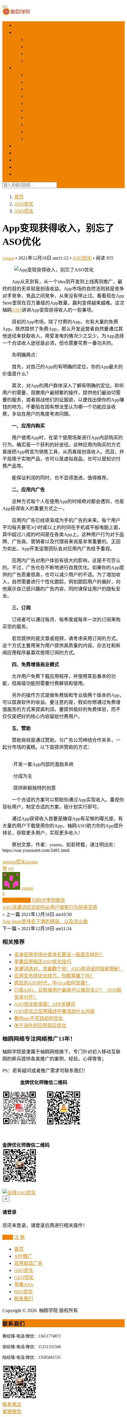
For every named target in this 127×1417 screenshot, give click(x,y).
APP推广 (23, 32)
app (5, 861)
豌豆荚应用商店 (42, 96)
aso (35, 861)
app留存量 (36, 53)
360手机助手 (39, 117)
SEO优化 (23, 167)
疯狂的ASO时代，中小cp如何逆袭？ (52, 982)
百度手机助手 (40, 131)
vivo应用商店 (39, 103)
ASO (17, 310)
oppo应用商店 (40, 110)
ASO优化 (23, 145)
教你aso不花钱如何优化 (38, 1018)
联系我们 (23, 174)
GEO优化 (24, 152)
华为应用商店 (40, 81)
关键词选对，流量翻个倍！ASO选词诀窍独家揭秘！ (68, 968)
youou (8, 258)
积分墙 (33, 60)
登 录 (7, 1237)
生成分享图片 (16, 900)
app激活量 (36, 46)
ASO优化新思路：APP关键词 (44, 1004)
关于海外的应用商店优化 (40, 1025)
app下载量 (36, 39)
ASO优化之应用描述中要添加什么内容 (54, 1011)
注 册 (19, 1237)
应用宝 (33, 74)
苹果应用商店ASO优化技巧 (42, 961)
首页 (19, 25)
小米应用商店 (40, 124)
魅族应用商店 (40, 89)
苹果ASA (23, 159)
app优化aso (20, 861)
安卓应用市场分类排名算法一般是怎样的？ (59, 954)
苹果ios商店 (38, 138)
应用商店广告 (28, 67)
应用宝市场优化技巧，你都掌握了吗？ (54, 975)
